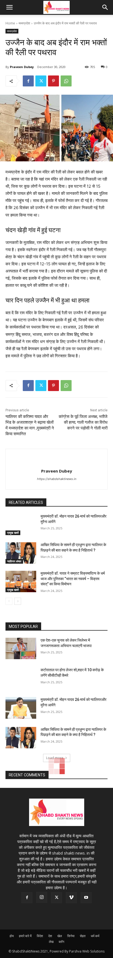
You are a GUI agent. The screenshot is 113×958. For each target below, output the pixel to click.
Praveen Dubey (22, 67)
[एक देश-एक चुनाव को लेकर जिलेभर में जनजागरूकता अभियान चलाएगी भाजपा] (20, 648)
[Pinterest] (53, 80)
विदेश (40, 936)
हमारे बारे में (25, 936)
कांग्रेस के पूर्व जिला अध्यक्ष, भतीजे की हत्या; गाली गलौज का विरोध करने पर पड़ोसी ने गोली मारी (83, 422)
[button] (9, 7)
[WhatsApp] (66, 80)
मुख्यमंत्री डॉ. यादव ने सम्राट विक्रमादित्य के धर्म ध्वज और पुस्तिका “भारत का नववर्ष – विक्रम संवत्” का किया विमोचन (73, 578)
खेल (59, 936)
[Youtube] (86, 897)
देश (50, 936)
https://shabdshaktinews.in (56, 479)
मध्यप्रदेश (24, 23)
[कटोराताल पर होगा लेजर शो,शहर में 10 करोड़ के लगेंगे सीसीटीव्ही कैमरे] (20, 678)
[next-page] (17, 601)
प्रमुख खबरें (13, 533)
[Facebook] (28, 80)
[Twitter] (40, 80)
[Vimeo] (71, 897)
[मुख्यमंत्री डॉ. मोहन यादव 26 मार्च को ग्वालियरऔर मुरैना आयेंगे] (20, 524)
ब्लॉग (61, 941)
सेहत (83, 936)
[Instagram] (41, 897)
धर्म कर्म (95, 936)
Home (10, 23)
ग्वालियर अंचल (14, 561)
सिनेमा (71, 936)
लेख (51, 941)
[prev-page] (8, 601)
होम (12, 936)
